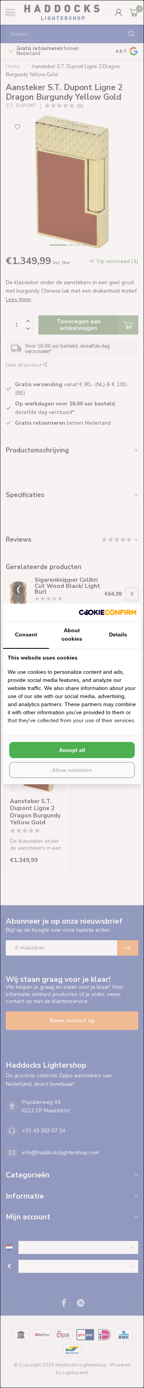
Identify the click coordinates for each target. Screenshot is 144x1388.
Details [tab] (118, 634)
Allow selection (72, 770)
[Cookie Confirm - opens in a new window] (107, 612)
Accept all (72, 750)
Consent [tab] (26, 634)
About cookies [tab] (71, 634)
